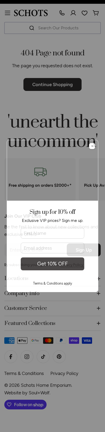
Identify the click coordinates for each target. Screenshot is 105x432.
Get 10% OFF (52, 264)
